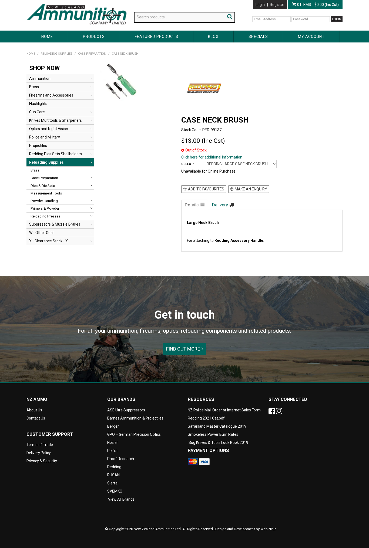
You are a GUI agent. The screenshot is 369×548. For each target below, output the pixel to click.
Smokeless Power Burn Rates (213, 434)
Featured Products (156, 36)
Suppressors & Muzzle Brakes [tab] (54, 224)
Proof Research (120, 459)
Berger (113, 426)
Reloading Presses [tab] (45, 216)
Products (94, 36)
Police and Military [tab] (44, 137)
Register (277, 4)
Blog (213, 36)
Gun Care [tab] (37, 112)
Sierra (112, 483)
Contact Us (110, 2)
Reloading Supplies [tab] (46, 162)
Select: (187, 164)
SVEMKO (114, 491)
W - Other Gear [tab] (41, 232)
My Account (311, 36)
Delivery (220, 204)
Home (47, 36)
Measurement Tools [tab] (46, 193)
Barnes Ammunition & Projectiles (135, 418)
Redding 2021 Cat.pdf (206, 418)
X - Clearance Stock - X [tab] (48, 241)
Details (192, 204)
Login (260, 4)
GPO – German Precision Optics (134, 434)
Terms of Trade (39, 445)
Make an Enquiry (251, 189)
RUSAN (113, 475)
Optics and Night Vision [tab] (48, 129)
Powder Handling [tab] (44, 201)
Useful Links (57, 2)
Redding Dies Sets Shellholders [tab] (55, 154)
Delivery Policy (38, 453)
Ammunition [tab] (40, 78)
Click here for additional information (211, 157)
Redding (114, 467)
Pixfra (112, 450)
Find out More (183, 349)
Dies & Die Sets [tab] (43, 186)
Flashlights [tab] (38, 103)
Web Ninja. (268, 529)
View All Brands (121, 499)
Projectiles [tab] (38, 145)
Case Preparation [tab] (44, 178)
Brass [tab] (34, 87)
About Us (34, 2)
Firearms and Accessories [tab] (51, 95)
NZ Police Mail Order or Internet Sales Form (224, 410)
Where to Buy (84, 2)
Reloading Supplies (56, 53)
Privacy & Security (42, 461)
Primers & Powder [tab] (45, 208)
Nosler (112, 442)
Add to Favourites (206, 189)
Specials (258, 36)
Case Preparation (92, 53)
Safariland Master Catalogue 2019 (217, 426)
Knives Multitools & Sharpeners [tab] (55, 120)
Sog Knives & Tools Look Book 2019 (218, 442)
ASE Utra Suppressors (126, 410)
